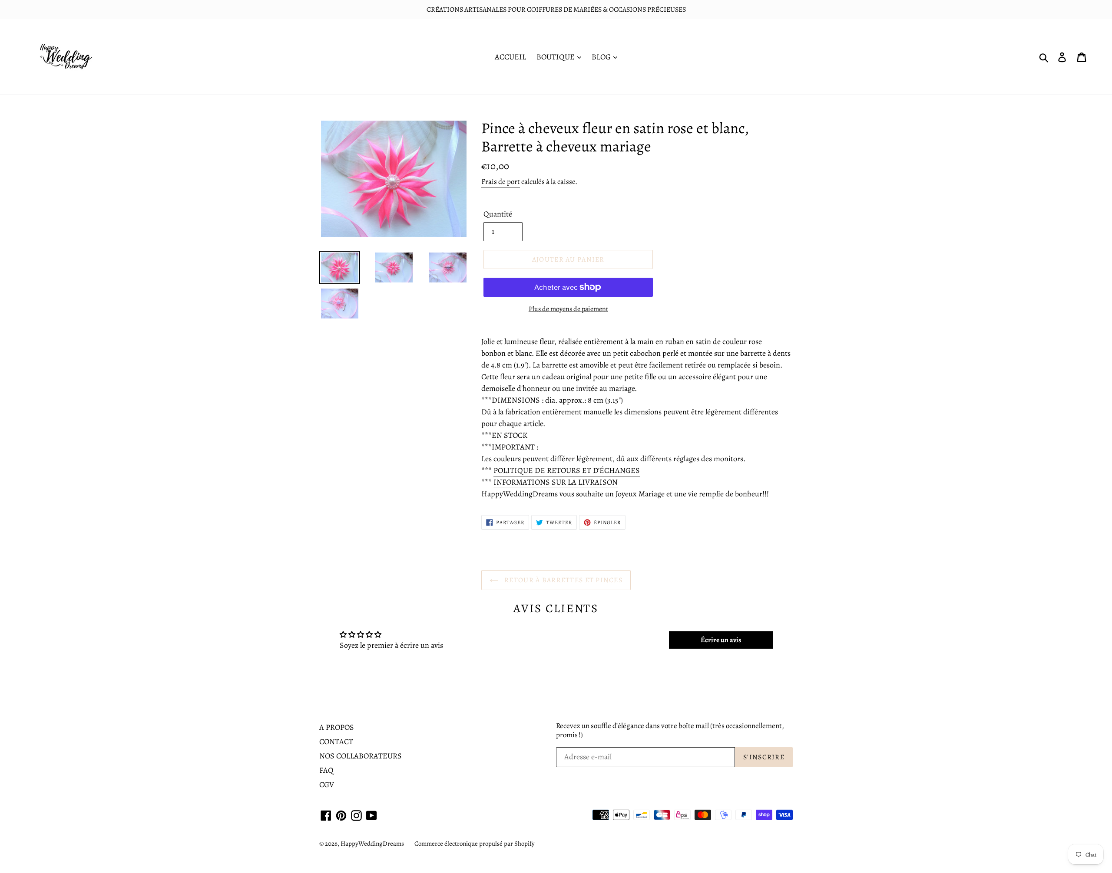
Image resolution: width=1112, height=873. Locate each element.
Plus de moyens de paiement (568, 309)
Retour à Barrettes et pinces (562, 580)
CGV (326, 784)
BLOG (602, 57)
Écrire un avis (721, 640)
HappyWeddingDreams (372, 843)
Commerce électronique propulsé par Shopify (474, 843)
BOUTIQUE (556, 57)
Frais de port (500, 182)
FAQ (326, 770)
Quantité (497, 214)
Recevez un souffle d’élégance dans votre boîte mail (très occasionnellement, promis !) (670, 730)
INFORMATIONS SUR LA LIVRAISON (555, 482)
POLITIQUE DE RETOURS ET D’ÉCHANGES (566, 470)
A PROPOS (336, 727)
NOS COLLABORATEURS (360, 756)
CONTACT (336, 741)
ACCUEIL (510, 57)
